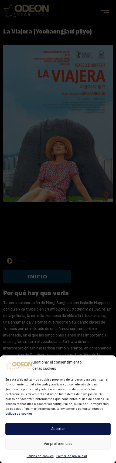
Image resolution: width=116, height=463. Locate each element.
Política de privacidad (71, 456)
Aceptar (58, 429)
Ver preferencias (58, 444)
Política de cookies (40, 456)
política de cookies (19, 413)
